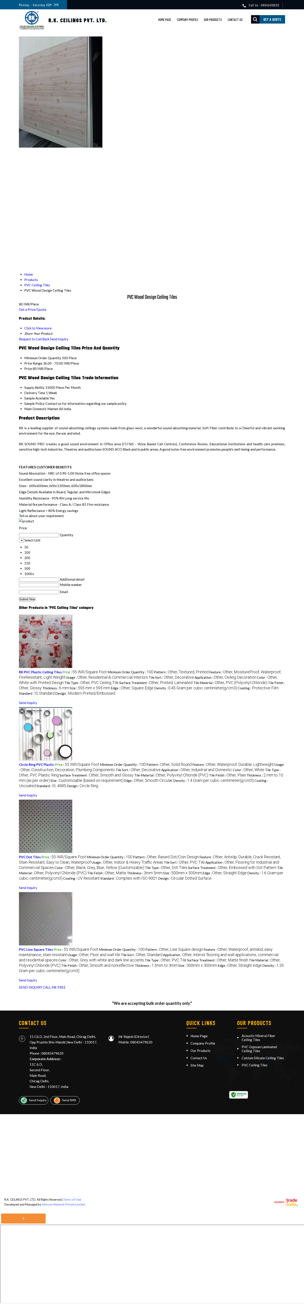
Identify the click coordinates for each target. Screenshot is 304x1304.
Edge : (132, 688)
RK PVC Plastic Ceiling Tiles (40, 672)
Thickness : (55, 688)
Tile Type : (91, 683)
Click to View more (38, 328)
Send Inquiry (59, 339)
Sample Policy (34, 403)
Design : (85, 693)
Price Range (33, 363)
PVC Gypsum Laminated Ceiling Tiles (259, 1049)
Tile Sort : (171, 677)
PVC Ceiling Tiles (255, 1065)
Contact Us (235, 20)
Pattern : (181, 672)
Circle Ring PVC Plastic (36, 764)
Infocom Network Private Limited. (64, 1204)
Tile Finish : (227, 775)
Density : (195, 688)
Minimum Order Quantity (42, 358)
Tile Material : (230, 683)
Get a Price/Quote (32, 309)
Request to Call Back (34, 339)
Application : (225, 677)
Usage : (107, 677)
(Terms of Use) (71, 1199)
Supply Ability (34, 387)
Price (28, 369)
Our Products (213, 20)
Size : (90, 688)
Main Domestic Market (41, 409)
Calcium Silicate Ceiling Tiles (263, 1058)
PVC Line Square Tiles (36, 949)
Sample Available (36, 398)
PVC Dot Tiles (30, 857)
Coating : (258, 688)
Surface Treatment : (156, 683)
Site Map (197, 1065)
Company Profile (187, 20)
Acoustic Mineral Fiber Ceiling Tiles (258, 1038)
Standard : (37, 693)
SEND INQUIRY (30, 987)
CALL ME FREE (54, 987)
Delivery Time (34, 393)
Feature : (233, 764)
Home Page (164, 20)
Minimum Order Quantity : (130, 672)
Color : (248, 770)
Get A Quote (272, 19)
